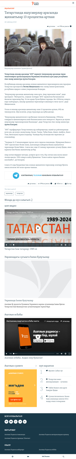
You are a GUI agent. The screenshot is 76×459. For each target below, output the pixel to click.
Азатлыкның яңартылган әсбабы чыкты (23, 321)
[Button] (51, 26)
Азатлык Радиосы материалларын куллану (54, 434)
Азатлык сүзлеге (14, 366)
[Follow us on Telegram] (20, 421)
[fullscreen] (69, 245)
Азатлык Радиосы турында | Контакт (17, 438)
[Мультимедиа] (28, 456)
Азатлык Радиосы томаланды (15, 434)
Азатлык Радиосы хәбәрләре (14, 450)
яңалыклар (9, 8)
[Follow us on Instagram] (16, 421)
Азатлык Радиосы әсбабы (47, 450)
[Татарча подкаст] (13, 456)
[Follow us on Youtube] (11, 421)
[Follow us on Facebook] (6, 421)
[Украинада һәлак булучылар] (38, 279)
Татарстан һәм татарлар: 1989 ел (20, 212)
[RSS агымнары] (25, 421)
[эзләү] (63, 456)
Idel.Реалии (46, 456)
